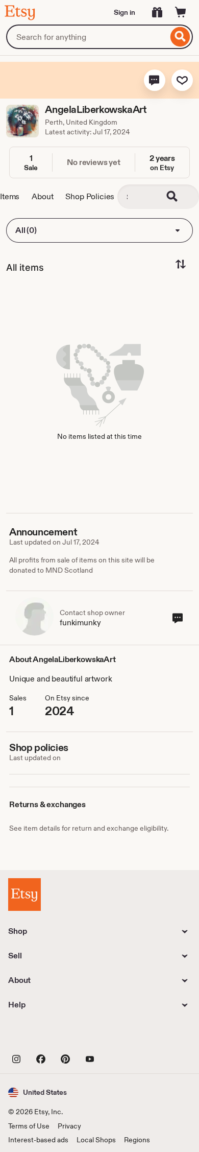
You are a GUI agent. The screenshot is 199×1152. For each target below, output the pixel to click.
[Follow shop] (182, 80)
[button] (154, 80)
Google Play (119, 1035)
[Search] (180, 37)
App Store (42, 1035)
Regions (137, 1140)
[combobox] (87, 37)
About (42, 196)
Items (9, 196)
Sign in (124, 12)
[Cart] (180, 12)
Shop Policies (89, 196)
